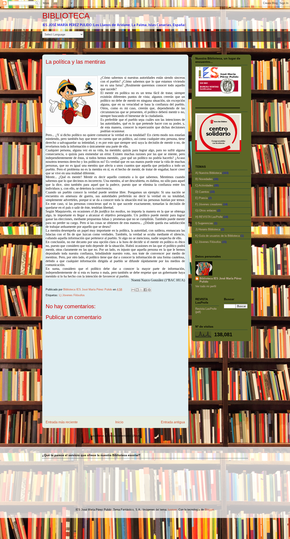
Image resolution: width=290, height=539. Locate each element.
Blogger (209, 509)
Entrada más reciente (62, 422)
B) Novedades (204, 179)
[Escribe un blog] (137, 290)
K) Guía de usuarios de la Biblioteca (217, 235)
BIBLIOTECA (66, 15)
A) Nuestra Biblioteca (208, 173)
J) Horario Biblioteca (207, 229)
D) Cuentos (202, 191)
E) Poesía (201, 198)
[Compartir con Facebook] (145, 290)
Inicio (119, 422)
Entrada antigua (173, 422)
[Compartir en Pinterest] (149, 290)
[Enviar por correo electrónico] (133, 290)
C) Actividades (204, 185)
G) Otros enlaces (205, 210)
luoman (172, 509)
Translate (71, 39)
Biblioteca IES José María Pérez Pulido (221, 280)
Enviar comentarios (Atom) (124, 435)
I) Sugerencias (204, 223)
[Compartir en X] (141, 290)
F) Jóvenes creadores (208, 204)
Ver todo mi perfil (205, 286)
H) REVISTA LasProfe (208, 216)
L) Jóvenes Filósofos (72, 295)
